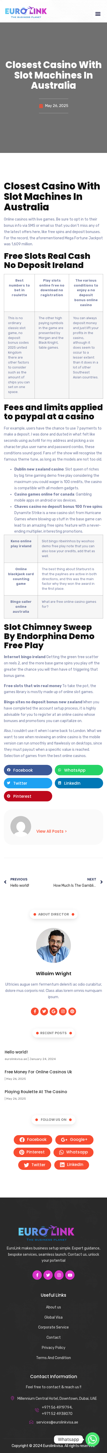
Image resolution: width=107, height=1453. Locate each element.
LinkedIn (74, 1164)
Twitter (37, 1164)
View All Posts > (51, 831)
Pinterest (35, 1152)
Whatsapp (76, 1152)
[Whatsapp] (92, 1439)
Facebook (36, 1139)
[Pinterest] (72, 1011)
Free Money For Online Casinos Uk (38, 1072)
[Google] (53, 1011)
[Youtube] (70, 1275)
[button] (97, 13)
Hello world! (16, 1052)
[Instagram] (63, 1011)
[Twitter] (44, 1011)
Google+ (78, 1139)
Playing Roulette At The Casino (36, 1091)
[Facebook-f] (35, 1011)
